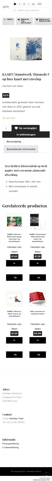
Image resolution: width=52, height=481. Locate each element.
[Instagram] (29, 4)
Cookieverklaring (10, 447)
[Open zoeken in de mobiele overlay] (31, 10)
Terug (10, 19)
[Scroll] (46, 475)
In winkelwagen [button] (15, 264)
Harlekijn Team (16, 418)
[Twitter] (24, 4)
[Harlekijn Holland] (5, 7)
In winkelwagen (26, 134)
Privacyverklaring (10, 443)
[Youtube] (33, 4)
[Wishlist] (15, 4)
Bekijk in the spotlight (26, 21)
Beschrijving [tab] (14, 141)
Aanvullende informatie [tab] (21, 149)
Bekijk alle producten (44, 20)
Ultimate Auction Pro (41, 480)
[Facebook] (19, 4)
